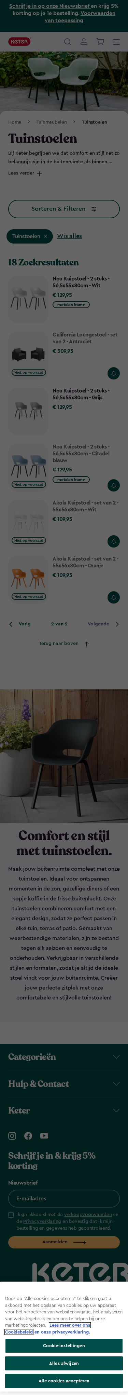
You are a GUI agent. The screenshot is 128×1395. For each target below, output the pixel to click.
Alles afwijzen (64, 1363)
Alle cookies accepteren (64, 1381)
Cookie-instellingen (64, 1345)
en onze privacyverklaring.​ (62, 1332)
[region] (64, 1337)
